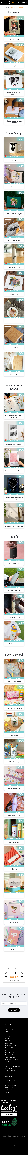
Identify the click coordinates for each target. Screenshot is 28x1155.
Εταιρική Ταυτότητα (10, 1057)
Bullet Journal (8, 1062)
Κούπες (7, 1050)
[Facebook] (1, 1102)
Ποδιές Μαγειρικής (10, 1041)
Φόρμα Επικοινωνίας (10, 1083)
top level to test (8, 1027)
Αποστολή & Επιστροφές (11, 1085)
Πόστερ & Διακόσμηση (10, 1055)
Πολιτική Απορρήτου (10, 1087)
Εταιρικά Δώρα (8, 1031)
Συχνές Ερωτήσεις (9, 1090)
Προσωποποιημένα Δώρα (11, 1045)
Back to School (8, 1034)
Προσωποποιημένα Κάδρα (11, 1059)
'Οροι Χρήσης (8, 1092)
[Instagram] (4, 1102)
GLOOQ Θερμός (9, 1043)
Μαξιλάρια (7, 1038)
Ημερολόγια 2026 (9, 1048)
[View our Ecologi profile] (9, 1109)
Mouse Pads (8, 1036)
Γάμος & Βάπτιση (9, 1029)
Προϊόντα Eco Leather (10, 1052)
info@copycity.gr (9, 1076)
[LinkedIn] (7, 1102)
